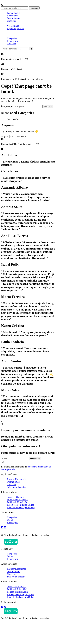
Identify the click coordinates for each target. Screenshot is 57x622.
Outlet (10, 520)
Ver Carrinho (13, 26)
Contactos (11, 21)
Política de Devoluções (17, 502)
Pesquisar (34, 8)
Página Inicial (13, 13)
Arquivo (5, 136)
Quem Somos (13, 18)
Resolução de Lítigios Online (20, 505)
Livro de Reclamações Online (20, 507)
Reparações (12, 15)
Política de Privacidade (17, 499)
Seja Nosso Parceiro (16, 487)
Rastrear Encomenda (16, 479)
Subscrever (35, 459)
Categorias (12, 38)
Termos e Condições (16, 497)
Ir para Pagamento (15, 28)
